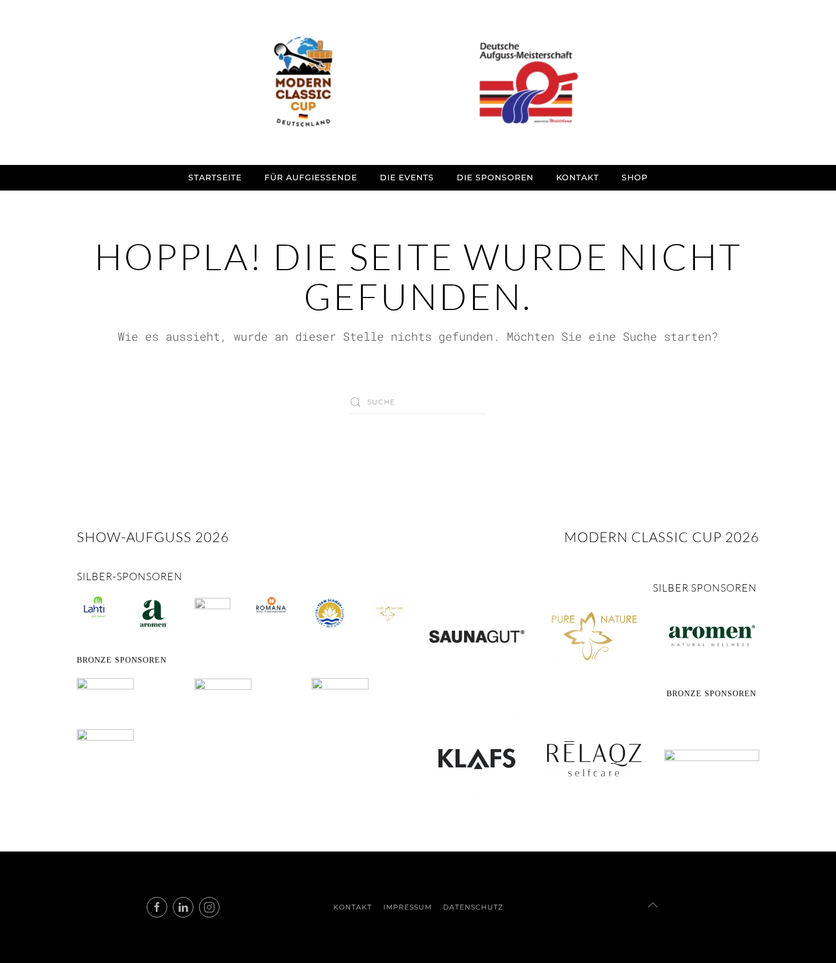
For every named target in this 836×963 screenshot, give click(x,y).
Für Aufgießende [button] (310, 177)
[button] (653, 905)
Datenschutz (473, 907)
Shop (635, 177)
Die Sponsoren (495, 177)
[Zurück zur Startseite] (418, 82)
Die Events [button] (407, 177)
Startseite (215, 177)
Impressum (407, 907)
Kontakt (577, 177)
